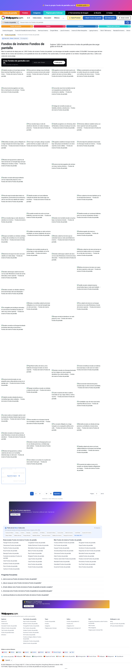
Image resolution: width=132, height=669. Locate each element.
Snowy (16, 532)
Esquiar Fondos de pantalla (61, 548)
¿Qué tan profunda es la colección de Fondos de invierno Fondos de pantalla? (26, 595)
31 (46, 493)
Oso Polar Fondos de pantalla (87, 564)
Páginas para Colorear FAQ (95, 630)
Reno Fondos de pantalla (86, 567)
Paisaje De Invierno (68, 535)
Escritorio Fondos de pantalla (31, 632)
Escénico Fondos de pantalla (11, 563)
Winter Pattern (9, 535)
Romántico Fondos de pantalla (87, 561)
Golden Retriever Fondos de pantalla (38, 545)
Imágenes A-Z (70, 626)
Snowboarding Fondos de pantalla (63, 550)
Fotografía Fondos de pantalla (31, 626)
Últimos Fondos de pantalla (8, 628)
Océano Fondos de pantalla (30, 630)
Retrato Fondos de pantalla (30, 623)
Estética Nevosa (17, 535)
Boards (98, 13)
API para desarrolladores (116, 626)
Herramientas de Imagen (79, 13)
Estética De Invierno (57, 535)
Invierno (22, 532)
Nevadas (28, 532)
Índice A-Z (4, 621)
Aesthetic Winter (36, 535)
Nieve (16, 528)
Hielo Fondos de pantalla (61, 556)
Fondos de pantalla (10, 13)
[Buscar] (128, 22)
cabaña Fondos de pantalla (86, 556)
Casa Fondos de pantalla (35, 561)
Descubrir (47, 18)
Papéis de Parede (50, 656)
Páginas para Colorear (54, 13)
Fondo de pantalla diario (7, 632)
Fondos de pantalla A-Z (73, 621)
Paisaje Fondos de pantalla (10, 542)
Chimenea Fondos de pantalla (62, 553)
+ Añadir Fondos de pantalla (93, 18)
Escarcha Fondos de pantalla (62, 567)
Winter (12, 652)
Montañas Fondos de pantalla (36, 548)
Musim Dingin (57, 652)
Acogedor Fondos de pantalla (87, 542)
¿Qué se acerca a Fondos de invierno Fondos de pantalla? (20, 579)
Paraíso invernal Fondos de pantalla (89, 559)
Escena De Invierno (86, 532)
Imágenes (37, 13)
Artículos (3, 634)
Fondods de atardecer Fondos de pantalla (12, 557)
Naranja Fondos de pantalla (11, 553)
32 (51, 493)
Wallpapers (19, 656)
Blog (111, 621)
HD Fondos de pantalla (29, 634)
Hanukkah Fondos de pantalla (62, 564)
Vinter (5, 652)
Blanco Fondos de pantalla (35, 550)
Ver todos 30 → (78, 535)
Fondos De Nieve (9, 532)
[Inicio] (2, 34)
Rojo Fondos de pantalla (35, 553)
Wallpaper (28, 656)
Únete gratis (111, 18)
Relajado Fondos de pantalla (36, 556)
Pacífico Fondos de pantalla (11, 548)
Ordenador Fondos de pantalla (31, 641)
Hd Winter (42, 532)
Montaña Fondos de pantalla (87, 553)
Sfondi (59, 656)
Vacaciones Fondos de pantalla (12, 545)
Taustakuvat (120, 656)
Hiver (48, 652)
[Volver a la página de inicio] (12, 18)
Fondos (25, 13)
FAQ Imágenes (92, 627)
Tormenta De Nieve (51, 532)
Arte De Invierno (69, 532)
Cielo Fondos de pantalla (10, 561)
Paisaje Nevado (26, 535)
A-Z (28, 18)
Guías (110, 13)
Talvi (72, 652)
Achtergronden (82, 656)
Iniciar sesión (125, 18)
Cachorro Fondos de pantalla (11, 569)
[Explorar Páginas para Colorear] (129, 26)
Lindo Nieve (35, 532)
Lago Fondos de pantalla (35, 559)
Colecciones (37, 18)
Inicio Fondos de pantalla (35, 564)
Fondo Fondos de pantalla (35, 567)
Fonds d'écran (92, 656)
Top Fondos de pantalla (7, 630)
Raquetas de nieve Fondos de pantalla (89, 550)
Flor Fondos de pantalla (29, 628)
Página (92, 493)
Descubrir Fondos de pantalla (9, 626)
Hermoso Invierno (46, 535)
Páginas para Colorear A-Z (74, 628)
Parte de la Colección (15, 38)
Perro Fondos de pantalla (10, 566)
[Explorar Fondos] (64, 26)
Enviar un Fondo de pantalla (117, 623)
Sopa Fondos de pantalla (86, 545)
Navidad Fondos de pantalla (62, 561)
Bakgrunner (111, 656)
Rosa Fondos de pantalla (10, 550)
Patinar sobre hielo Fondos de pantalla (65, 559)
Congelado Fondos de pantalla (36, 542)
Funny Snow (60, 532)
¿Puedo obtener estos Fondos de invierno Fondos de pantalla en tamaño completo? (28, 587)
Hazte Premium (76, 18)
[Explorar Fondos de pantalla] (31, 26)
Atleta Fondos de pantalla (30, 643)
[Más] (119, 13)
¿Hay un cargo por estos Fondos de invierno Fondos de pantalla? (22, 583)
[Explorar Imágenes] (96, 26)
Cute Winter (77, 532)
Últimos (57, 18)
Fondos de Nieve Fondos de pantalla (64, 542)
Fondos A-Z (70, 623)
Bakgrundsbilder (38, 656)
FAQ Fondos (91, 625)
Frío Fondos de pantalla (60, 545)
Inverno (27, 652)
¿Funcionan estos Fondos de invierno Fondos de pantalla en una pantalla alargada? (27, 591)
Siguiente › (57, 493)
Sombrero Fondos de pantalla (87, 548)
